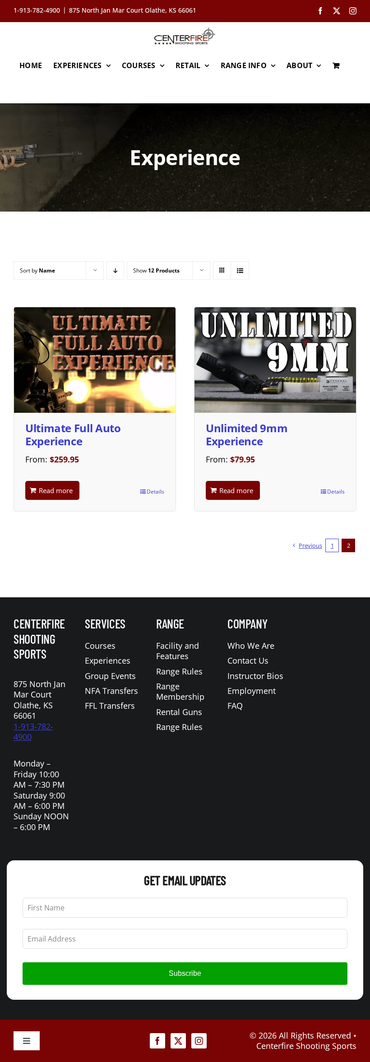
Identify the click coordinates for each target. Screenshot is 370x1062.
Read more (56, 490)
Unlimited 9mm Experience (246, 434)
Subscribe (185, 973)
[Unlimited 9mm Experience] (275, 360)
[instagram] (199, 1041)
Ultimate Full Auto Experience (73, 434)
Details (155, 491)
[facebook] (157, 1041)
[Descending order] (115, 270)
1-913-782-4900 (33, 731)
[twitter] (178, 1041)
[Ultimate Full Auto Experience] (95, 360)
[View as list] (240, 270)
